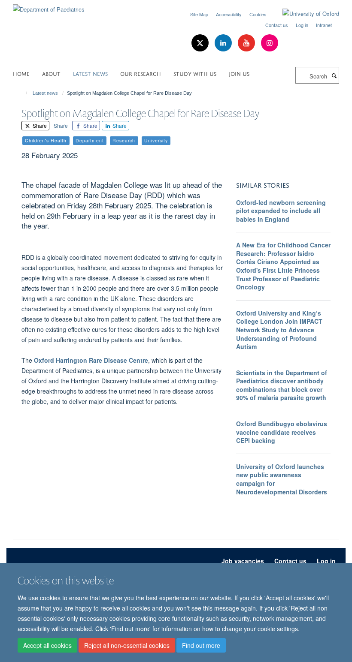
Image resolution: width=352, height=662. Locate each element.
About (51, 73)
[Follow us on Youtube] (247, 43)
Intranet (324, 24)
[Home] (22, 93)
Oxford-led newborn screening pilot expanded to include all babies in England (281, 210)
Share (39, 125)
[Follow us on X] (200, 43)
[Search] (334, 75)
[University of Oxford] (304, 14)
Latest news (90, 73)
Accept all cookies (47, 645)
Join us (239, 73)
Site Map (199, 14)
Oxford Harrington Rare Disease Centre (91, 360)
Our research (140, 73)
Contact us (276, 24)
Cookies (258, 14)
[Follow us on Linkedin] (224, 43)
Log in (302, 24)
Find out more (201, 645)
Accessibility (229, 14)
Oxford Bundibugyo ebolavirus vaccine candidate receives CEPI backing (281, 432)
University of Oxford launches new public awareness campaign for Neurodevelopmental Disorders (281, 479)
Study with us (194, 73)
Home (21, 73)
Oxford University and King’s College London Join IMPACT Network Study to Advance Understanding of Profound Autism (279, 330)
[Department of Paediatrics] (49, 6)
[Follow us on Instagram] (269, 43)
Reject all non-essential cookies (127, 645)
